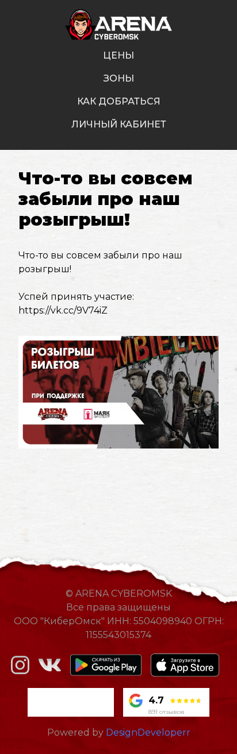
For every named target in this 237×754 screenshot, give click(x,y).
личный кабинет (118, 124)
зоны (119, 78)
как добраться (118, 101)
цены (118, 55)
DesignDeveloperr (148, 732)
